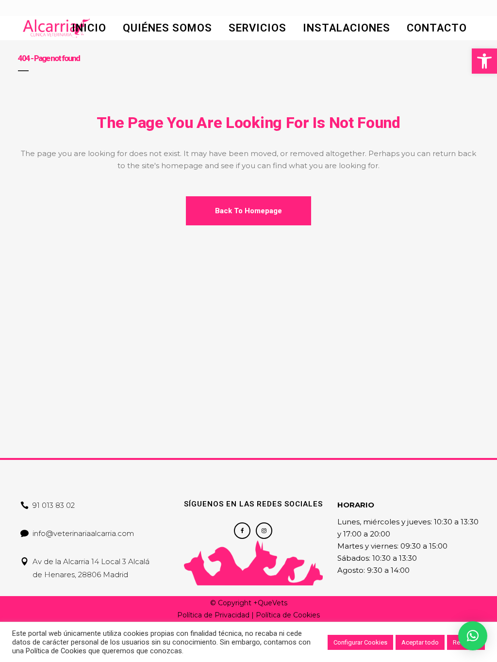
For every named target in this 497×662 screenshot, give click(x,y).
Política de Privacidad (213, 615)
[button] (484, 61)
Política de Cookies (288, 615)
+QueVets (270, 603)
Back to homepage (248, 210)
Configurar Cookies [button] (360, 642)
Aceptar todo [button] (420, 642)
